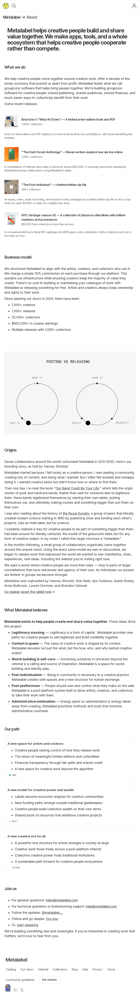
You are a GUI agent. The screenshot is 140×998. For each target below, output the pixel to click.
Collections (60, 969)
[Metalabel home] (8, 988)
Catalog (11, 969)
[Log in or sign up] (134, 6)
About (31, 17)
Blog (75, 969)
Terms (111, 969)
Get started (49, 979)
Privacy (97, 969)
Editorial (43, 969)
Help (85, 969)
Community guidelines (20, 980)
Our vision (27, 969)
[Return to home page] (6, 6)
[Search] (14, 6)
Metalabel (11, 17)
